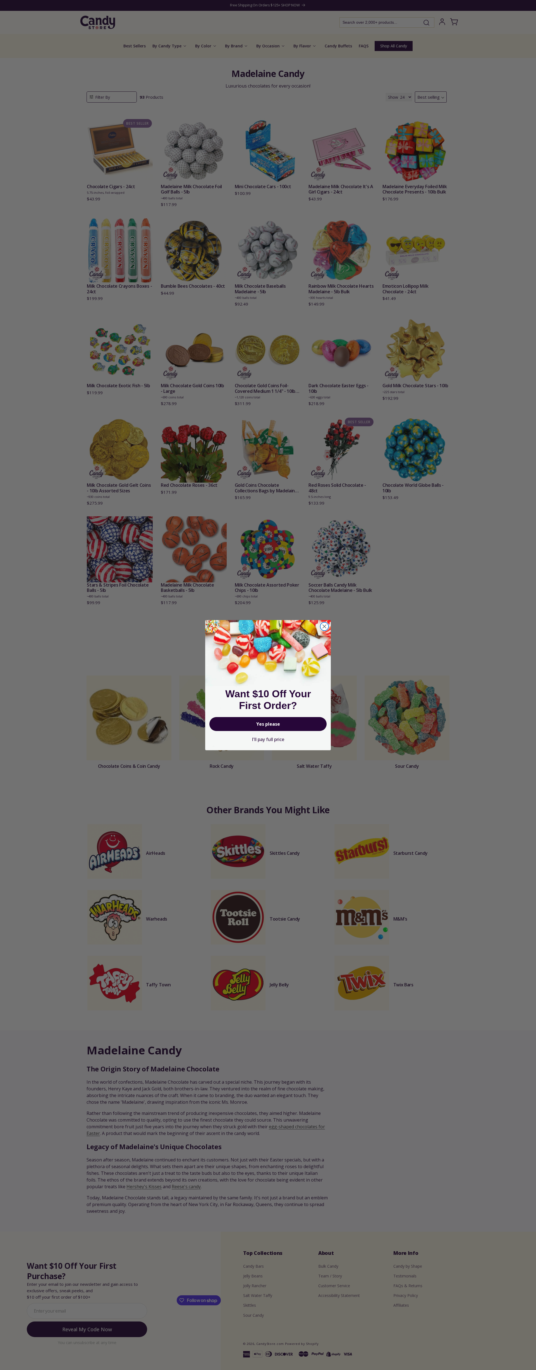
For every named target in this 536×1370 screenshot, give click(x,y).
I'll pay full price (268, 739)
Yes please (268, 724)
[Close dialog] (324, 626)
